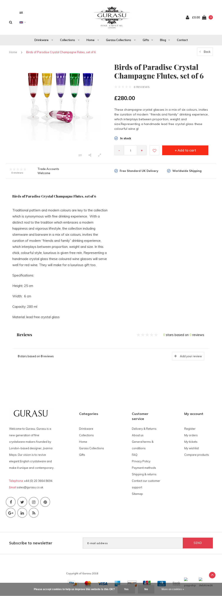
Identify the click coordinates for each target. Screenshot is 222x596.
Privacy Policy (141, 461)
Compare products (196, 454)
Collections (68, 40)
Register (190, 428)
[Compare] (21, 12)
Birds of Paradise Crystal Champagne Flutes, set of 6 (61, 52)
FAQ (134, 454)
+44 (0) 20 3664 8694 (38, 480)
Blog (163, 40)
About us (138, 435)
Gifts (146, 40)
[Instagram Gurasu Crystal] (34, 502)
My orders (191, 435)
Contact (182, 40)
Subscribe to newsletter (30, 543)
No (146, 589)
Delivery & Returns (144, 428)
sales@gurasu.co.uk (30, 487)
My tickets (191, 441)
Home (91, 40)
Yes (126, 589)
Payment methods (144, 467)
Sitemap (137, 494)
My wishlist (191, 448)
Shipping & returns (144, 474)
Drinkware (41, 40)
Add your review (191, 356)
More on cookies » (173, 589)
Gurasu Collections (119, 40)
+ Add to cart (185, 150)
